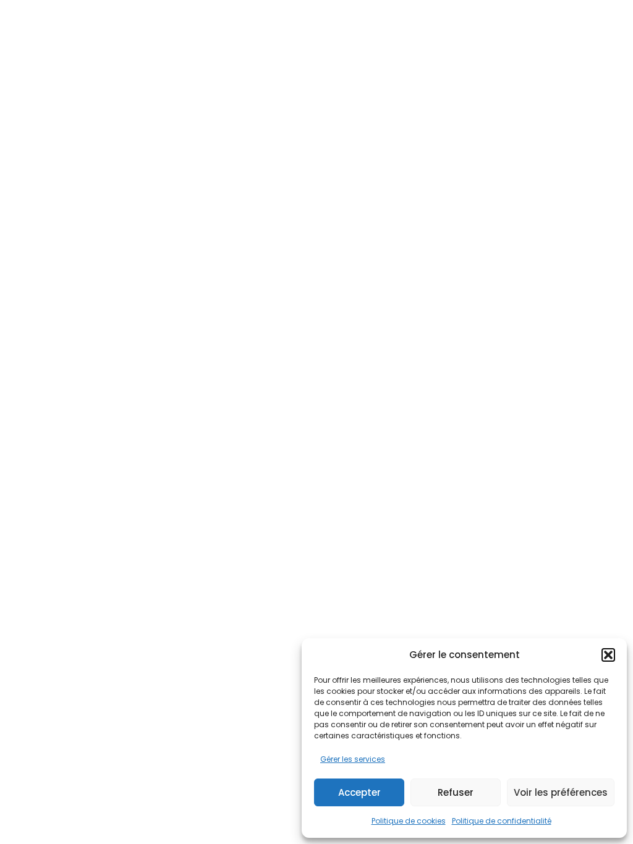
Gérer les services (352, 759)
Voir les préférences (561, 792)
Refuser (456, 792)
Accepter (359, 792)
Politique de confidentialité (501, 821)
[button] (608, 655)
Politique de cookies (409, 821)
